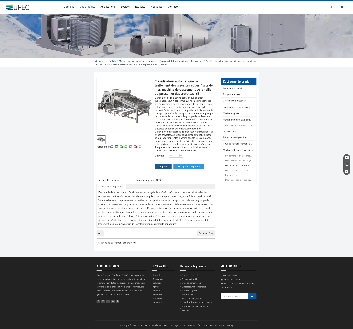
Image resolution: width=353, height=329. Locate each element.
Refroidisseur (230, 131)
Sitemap (209, 325)
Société (125, 6)
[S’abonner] (252, 296)
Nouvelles (156, 6)
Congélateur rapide (233, 87)
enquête (163, 166)
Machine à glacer (231, 113)
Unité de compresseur (234, 100)
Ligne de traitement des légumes (240, 160)
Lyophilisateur (231, 175)
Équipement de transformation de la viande (240, 155)
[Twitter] (108, 301)
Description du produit (111, 186)
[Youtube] (113, 301)
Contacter (174, 6)
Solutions (157, 283)
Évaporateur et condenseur (237, 107)
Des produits (87, 6)
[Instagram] (117, 301)
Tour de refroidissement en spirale (239, 143)
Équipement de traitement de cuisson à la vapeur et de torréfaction (240, 170)
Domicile (69, 6)
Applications (108, 6)
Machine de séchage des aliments (240, 180)
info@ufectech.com (232, 279)
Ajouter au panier (191, 166)
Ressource (157, 294)
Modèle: (103, 180)
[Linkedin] (103, 301)
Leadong (229, 325)
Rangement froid (231, 94)
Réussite (140, 6)
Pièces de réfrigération (235, 137)
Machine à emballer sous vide (238, 125)
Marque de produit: (146, 180)
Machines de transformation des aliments (239, 150)
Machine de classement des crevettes (117, 242)
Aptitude (157, 286)
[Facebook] (98, 301)
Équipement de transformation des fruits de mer (240, 165)
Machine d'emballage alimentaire (239, 119)
